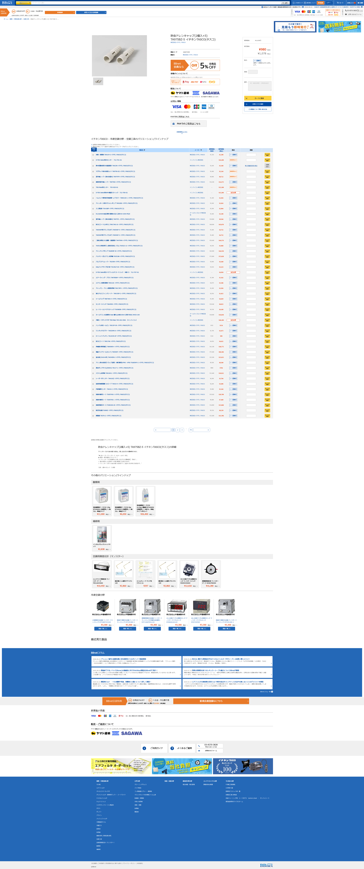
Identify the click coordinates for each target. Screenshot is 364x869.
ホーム (6, 19)
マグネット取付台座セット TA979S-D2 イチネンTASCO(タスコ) (115, 171)
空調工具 (26, 19)
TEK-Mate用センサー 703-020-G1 (107, 187)
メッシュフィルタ (101, 819)
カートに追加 (259, 98)
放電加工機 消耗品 (231, 795)
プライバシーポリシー (129, 863)
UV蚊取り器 (229, 788)
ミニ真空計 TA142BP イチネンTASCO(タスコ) (110, 209)
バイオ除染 (138, 788)
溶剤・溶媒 (138, 805)
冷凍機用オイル (101, 822)
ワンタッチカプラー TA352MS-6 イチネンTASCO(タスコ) (113, 331)
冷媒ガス (99, 826)
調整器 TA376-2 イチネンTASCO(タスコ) (108, 416)
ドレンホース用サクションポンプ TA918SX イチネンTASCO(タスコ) (116, 203)
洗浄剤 (98, 832)
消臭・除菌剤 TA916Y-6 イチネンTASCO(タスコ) (111, 155)
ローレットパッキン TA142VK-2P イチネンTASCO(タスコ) (114, 336)
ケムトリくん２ (101, 802)
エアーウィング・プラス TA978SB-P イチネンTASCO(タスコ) (114, 278)
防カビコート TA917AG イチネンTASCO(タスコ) (111, 341)
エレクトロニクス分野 (210, 781)
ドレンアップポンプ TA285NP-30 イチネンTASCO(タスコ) (114, 251)
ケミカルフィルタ (101, 798)
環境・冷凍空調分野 (16, 19)
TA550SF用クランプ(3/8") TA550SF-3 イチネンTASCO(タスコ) (115, 235)
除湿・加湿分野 (169, 781)
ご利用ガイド (299, 3)
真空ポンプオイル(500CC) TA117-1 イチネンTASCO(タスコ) (114, 368)
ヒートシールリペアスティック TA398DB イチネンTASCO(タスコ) (116, 309)
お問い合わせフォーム (354, 14)
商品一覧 (103, 629)
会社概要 (94, 863)
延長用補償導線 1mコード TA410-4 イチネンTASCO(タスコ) (114, 384)
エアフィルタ (100, 788)
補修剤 (98, 849)
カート (341, 3)
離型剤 (137, 812)
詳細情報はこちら (182, 132)
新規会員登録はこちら (211, 701)
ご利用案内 (101, 863)
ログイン (329, 3)
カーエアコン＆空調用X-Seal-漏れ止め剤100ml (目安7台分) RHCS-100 (118, 315)
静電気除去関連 (208, 785)
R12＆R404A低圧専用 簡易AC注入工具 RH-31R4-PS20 (113, 214)
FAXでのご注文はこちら (189, 123)
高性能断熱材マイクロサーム (234, 802)
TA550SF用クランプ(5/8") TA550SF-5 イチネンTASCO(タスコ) (115, 230)
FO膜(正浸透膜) (230, 785)
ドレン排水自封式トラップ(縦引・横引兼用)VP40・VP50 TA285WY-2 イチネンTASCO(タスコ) (125, 363)
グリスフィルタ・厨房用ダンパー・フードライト (111, 795)
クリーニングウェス (141, 785)
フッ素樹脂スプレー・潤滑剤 (143, 791)
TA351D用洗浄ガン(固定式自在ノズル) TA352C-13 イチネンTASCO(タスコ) (119, 246)
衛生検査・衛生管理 (189, 785)
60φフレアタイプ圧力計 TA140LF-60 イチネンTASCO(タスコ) (115, 267)
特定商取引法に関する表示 (114, 863)
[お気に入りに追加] (93, 155)
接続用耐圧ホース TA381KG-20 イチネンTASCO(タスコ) (113, 405)
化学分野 (137, 781)
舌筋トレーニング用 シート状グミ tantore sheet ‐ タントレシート (247, 798)
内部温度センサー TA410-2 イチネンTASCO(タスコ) (112, 389)
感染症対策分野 (187, 781)
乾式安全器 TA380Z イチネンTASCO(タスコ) (109, 410)
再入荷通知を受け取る (251, 166)
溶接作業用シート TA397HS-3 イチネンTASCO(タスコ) (113, 394)
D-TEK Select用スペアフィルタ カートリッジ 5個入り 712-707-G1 (117, 272)
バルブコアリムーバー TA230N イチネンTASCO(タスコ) (113, 262)
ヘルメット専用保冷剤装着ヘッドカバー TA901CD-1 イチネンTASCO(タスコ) (119, 198)
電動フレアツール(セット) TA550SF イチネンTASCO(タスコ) (114, 352)
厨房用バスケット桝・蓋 (233, 791)
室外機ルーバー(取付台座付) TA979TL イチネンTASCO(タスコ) (115, 219)
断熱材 (98, 829)
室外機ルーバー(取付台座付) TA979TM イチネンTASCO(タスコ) (115, 177)
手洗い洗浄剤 (139, 802)
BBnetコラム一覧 (265, 692)
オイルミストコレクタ (103, 791)
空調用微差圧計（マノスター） (105, 843)
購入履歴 (360, 3)
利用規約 (139, 863)
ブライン (99, 815)
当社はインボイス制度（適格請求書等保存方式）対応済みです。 (282, 7)
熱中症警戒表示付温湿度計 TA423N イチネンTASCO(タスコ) (114, 166)
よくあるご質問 (184, 748)
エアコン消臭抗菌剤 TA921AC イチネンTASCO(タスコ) (112, 283)
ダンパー (99, 812)
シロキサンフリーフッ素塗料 (105, 805)
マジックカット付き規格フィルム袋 (145, 795)
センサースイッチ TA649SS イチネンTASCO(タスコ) (112, 304)
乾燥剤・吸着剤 (139, 798)
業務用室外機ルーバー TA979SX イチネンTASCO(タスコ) (113, 182)
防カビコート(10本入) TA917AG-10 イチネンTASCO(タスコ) (114, 225)
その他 (98, 785)
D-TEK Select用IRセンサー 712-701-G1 (109, 160)
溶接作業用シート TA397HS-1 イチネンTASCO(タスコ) (113, 400)
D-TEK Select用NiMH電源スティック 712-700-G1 (112, 193)
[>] (201, 430)
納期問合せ (233, 160)
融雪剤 (98, 846)
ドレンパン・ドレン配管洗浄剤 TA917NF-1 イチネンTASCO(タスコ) (117, 288)
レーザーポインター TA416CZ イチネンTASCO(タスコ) (112, 379)
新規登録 (320, 3)
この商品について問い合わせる (258, 109)
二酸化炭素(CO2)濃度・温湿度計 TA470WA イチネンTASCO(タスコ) (117, 240)
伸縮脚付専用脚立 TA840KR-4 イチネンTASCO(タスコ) (113, 347)
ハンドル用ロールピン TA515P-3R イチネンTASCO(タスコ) (114, 325)
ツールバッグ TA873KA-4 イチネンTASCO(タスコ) (111, 299)
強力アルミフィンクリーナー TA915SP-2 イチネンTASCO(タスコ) (116, 294)
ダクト (98, 808)
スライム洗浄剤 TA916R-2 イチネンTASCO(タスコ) (111, 373)
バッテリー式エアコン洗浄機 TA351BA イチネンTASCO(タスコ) (115, 256)
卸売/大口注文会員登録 (91, 12)
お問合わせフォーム (211, 751)
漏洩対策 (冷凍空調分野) (103, 836)
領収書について (311, 3)
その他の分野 (230, 781)
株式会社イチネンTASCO (178, 42)
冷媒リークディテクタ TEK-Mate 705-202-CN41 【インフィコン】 (116, 320)
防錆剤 (137, 808)
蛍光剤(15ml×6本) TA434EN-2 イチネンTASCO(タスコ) (113, 357)
